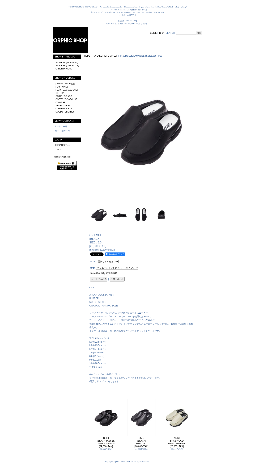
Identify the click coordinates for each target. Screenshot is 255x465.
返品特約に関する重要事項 (103, 273)
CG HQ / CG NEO (64, 96)
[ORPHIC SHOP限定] (65, 83)
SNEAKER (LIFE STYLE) (67, 65)
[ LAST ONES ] (62, 87)
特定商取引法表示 (62, 157)
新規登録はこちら (63, 145)
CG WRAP (60, 102)
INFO (161, 33)
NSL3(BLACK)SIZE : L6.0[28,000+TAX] (141, 442)
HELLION (60, 93)
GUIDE (153, 33)
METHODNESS (63, 105)
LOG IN (58, 149)
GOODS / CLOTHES (65, 112)
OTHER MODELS (64, 108)
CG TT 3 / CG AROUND (67, 99)
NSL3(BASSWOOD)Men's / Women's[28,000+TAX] (176, 442)
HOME (87, 56)
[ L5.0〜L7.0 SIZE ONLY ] (67, 90)
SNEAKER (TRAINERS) (67, 62)
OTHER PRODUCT (65, 69)
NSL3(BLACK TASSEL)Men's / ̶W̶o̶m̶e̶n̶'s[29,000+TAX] (106, 442)
